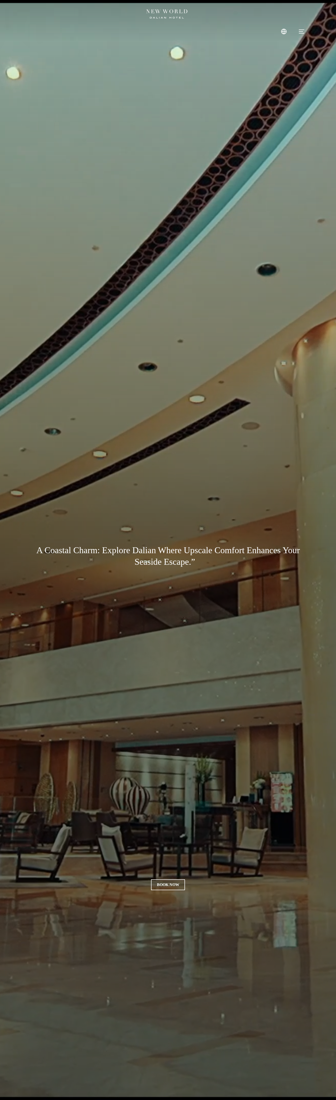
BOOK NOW (168, 885)
